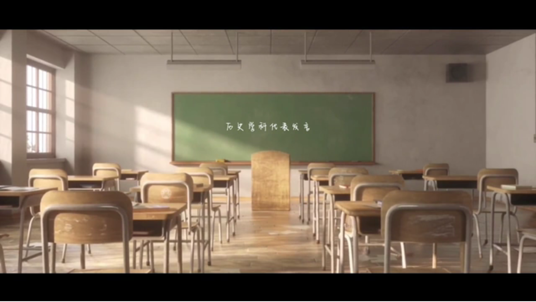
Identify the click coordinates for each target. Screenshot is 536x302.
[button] (4, 296)
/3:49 (22, 296)
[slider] (516, 296)
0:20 (14, 296)
